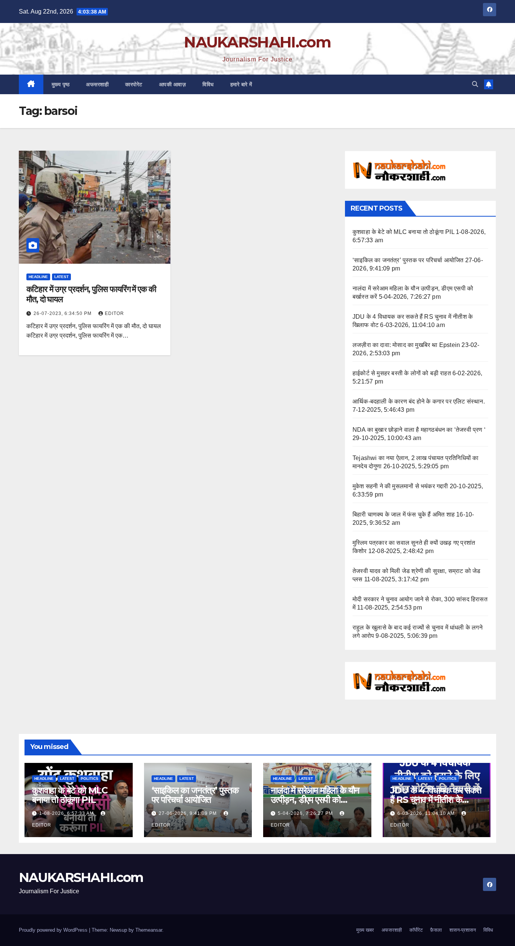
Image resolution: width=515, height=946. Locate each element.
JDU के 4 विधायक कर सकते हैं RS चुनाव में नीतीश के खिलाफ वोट (435, 800)
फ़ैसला (436, 930)
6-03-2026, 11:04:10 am (426, 813)
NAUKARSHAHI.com (257, 42)
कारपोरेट (134, 84)
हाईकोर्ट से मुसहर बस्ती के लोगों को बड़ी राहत (402, 373)
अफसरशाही (97, 84)
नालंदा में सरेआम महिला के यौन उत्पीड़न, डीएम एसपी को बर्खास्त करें (315, 800)
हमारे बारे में (241, 84)
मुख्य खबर (365, 930)
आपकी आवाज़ (172, 84)
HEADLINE (38, 277)
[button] (475, 84)
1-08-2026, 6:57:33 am (67, 813)
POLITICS (89, 778)
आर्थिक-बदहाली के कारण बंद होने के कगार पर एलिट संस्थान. (419, 401)
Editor (114, 313)
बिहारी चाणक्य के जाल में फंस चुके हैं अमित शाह (404, 514)
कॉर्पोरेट (416, 930)
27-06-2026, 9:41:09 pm (188, 813)
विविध (208, 84)
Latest (61, 277)
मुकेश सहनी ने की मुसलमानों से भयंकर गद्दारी (400, 486)
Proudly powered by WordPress (54, 930)
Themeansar (148, 930)
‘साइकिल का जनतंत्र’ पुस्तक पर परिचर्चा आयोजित (408, 260)
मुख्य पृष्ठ (61, 84)
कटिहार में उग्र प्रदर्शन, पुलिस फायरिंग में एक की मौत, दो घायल (91, 294)
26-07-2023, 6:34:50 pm (63, 313)
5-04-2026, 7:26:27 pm (306, 813)
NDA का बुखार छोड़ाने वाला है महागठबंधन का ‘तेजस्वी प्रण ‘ (419, 429)
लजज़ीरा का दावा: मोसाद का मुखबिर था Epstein (406, 345)
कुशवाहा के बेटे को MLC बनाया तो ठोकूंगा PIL (403, 232)
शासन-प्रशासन (462, 930)
